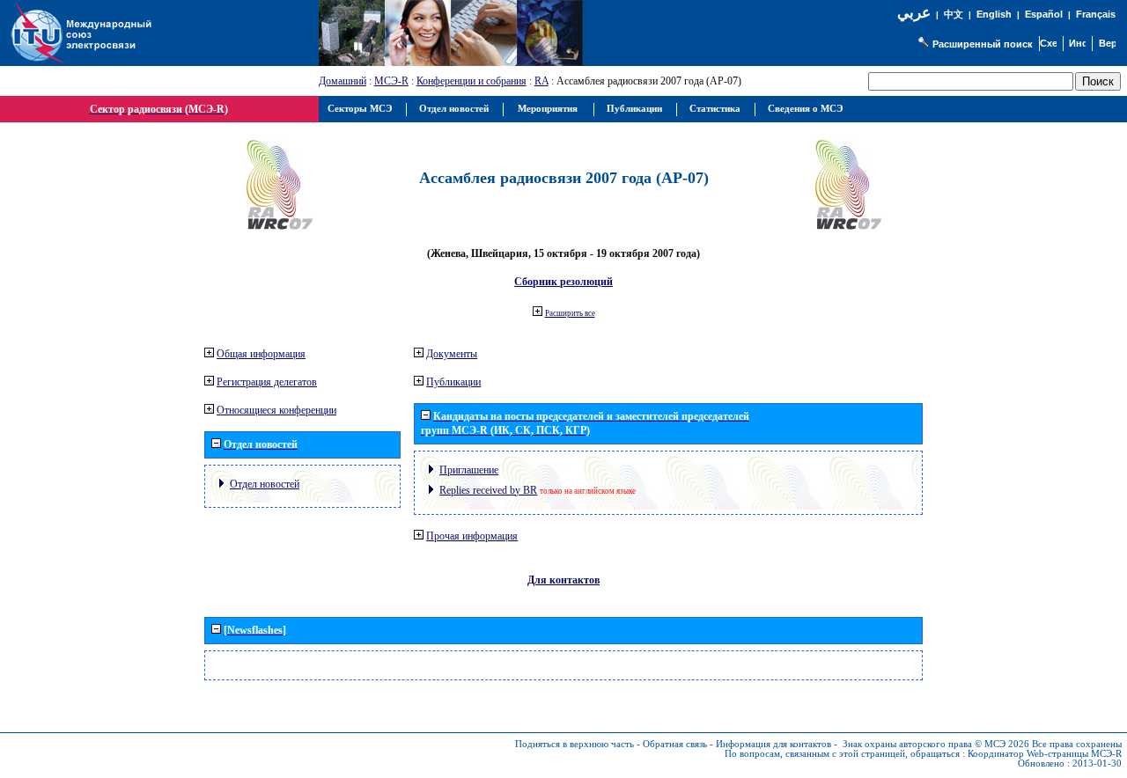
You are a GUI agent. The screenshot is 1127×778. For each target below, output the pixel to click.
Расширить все (570, 313)
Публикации (453, 382)
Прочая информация (472, 536)
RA (541, 81)
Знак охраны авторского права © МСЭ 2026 (936, 744)
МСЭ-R (391, 81)
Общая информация (261, 354)
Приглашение (468, 470)
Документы (451, 354)
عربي (914, 12)
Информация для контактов (773, 744)
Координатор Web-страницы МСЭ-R (1045, 754)
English (994, 14)
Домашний (342, 81)
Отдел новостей (264, 484)
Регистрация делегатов (267, 382)
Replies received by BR (488, 490)
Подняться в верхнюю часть (574, 744)
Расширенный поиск (982, 44)
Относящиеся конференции (276, 410)
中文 (953, 14)
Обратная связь (675, 744)
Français (1096, 14)
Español (1044, 14)
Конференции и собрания (471, 81)
